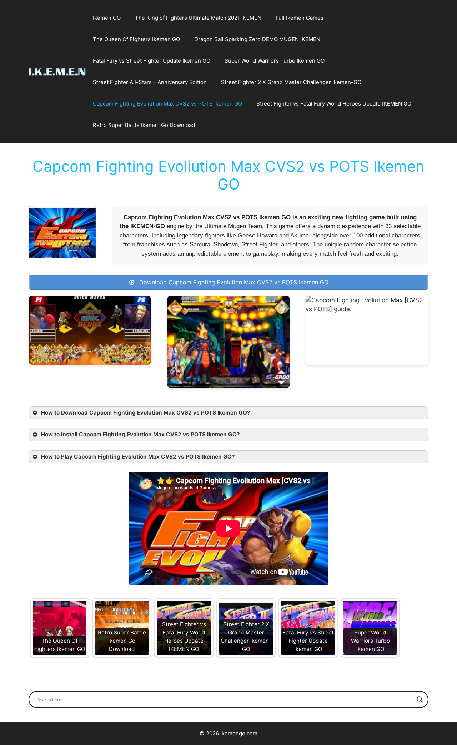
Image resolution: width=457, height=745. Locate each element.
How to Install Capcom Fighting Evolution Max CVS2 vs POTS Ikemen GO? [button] (140, 434)
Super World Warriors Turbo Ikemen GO (275, 60)
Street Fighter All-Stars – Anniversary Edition (150, 82)
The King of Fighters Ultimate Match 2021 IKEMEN (198, 17)
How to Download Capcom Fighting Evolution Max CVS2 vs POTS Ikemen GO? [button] (145, 412)
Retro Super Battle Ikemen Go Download (144, 125)
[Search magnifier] (420, 700)
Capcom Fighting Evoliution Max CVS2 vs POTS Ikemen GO (167, 103)
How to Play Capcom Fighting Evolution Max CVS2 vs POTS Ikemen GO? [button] (138, 456)
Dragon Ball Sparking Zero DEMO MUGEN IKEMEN (257, 39)
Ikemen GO (107, 17)
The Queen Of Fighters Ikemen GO (136, 39)
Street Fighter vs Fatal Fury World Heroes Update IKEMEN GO (333, 103)
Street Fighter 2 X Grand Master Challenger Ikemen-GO (291, 82)
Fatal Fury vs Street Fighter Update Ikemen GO (151, 60)
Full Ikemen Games (299, 17)
